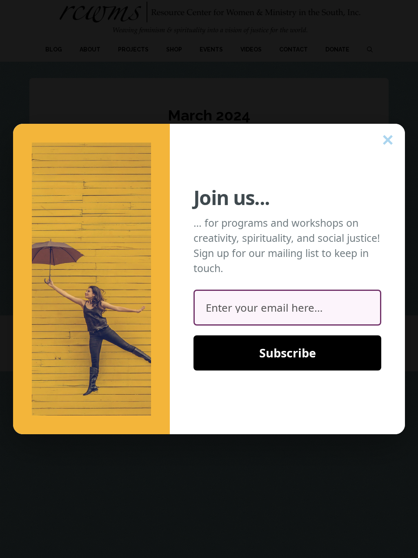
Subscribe (287, 353)
